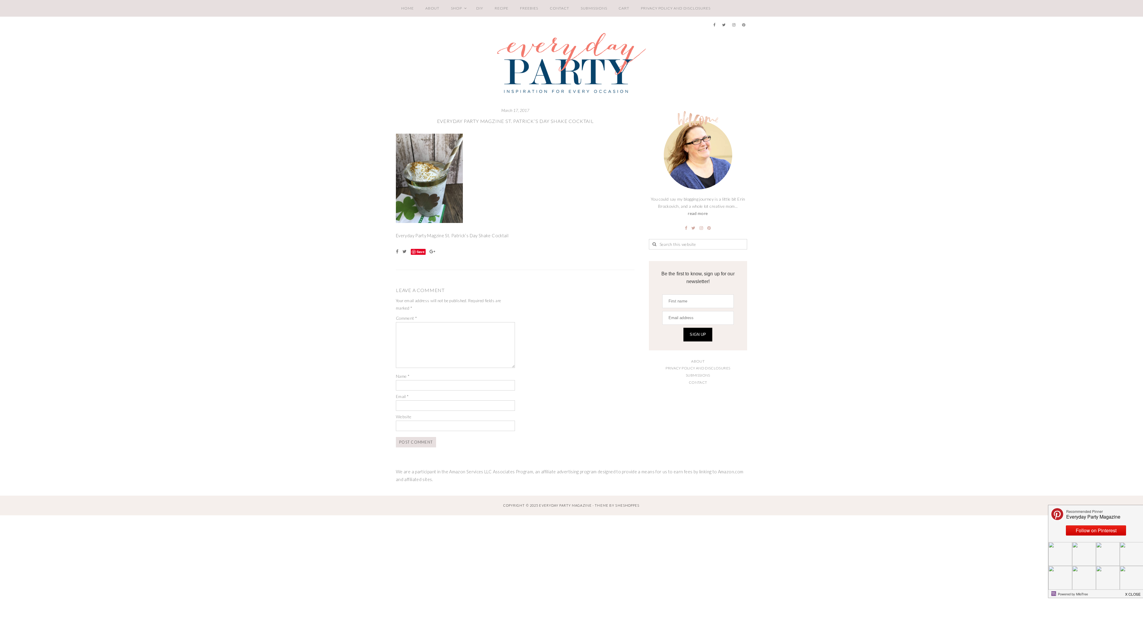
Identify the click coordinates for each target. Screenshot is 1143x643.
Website (404, 416)
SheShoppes (627, 505)
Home (407, 8)
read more (698, 213)
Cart (624, 8)
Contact (559, 8)
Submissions (594, 8)
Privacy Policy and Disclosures (676, 8)
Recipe (502, 8)
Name (403, 376)
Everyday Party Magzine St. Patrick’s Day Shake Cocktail (515, 121)
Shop (456, 8)
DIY (479, 8)
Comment (406, 318)
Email (402, 396)
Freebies (529, 8)
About (432, 8)
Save (420, 251)
